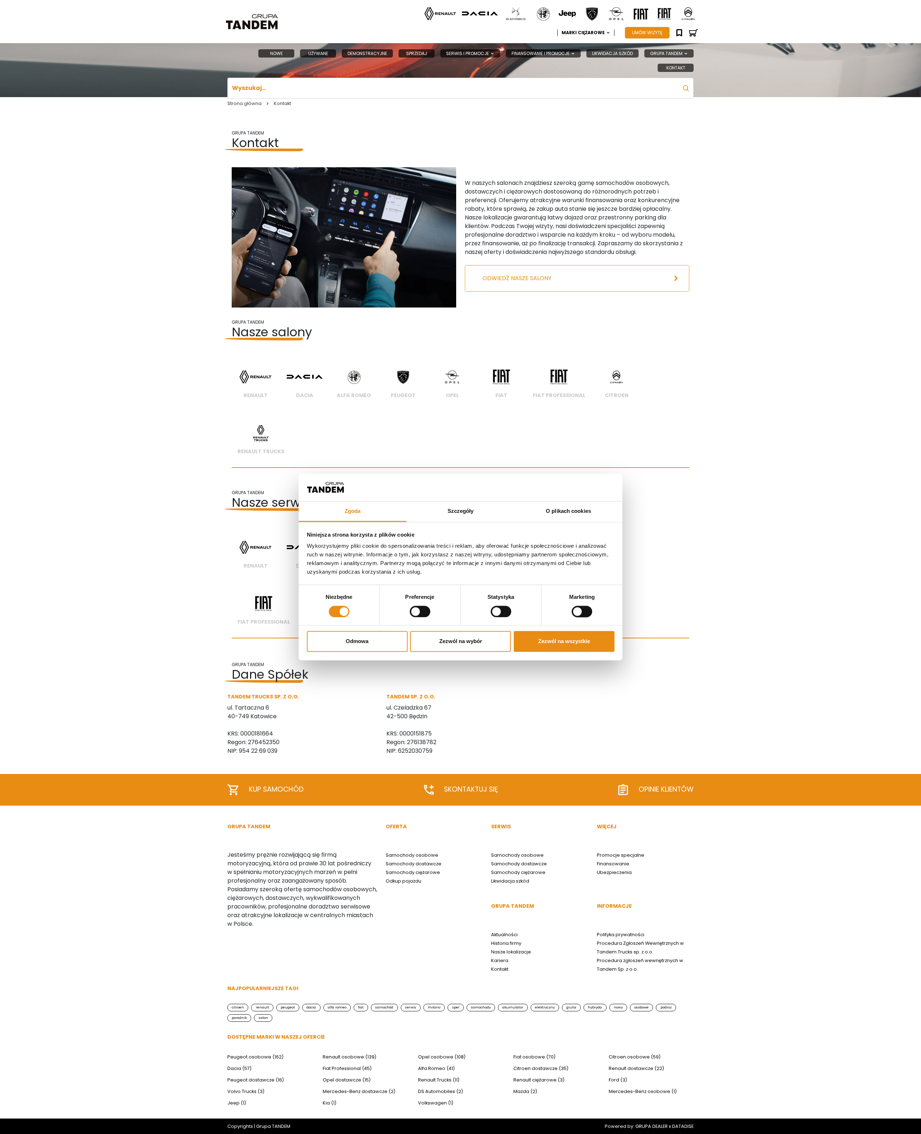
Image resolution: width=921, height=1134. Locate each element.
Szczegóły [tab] (461, 511)
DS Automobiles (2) (440, 1091)
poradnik (239, 1017)
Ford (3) (618, 1080)
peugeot (288, 1007)
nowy (618, 1007)
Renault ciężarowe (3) (538, 1080)
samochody (481, 1007)
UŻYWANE (318, 53)
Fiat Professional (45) (347, 1068)
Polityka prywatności (620, 935)
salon (263, 1017)
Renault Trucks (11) (438, 1080)
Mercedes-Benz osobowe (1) (643, 1091)
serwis (410, 1007)
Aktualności (504, 935)
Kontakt (499, 969)
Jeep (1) (236, 1103)
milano (434, 1007)
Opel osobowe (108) (442, 1057)
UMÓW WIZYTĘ (647, 32)
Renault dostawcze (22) (636, 1068)
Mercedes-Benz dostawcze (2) (359, 1091)
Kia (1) (329, 1103)
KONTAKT (675, 68)
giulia (571, 1007)
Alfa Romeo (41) (436, 1068)
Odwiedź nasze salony (517, 278)
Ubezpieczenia (614, 872)
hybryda (595, 1007)
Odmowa (357, 641)
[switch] (420, 611)
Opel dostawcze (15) (347, 1080)
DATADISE (683, 1126)
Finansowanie (613, 864)
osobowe (641, 1007)
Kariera (499, 960)
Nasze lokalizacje (511, 952)
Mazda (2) (525, 1091)
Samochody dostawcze (413, 864)
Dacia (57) (239, 1068)
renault (262, 1007)
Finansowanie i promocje (541, 53)
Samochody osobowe (412, 855)
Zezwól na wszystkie (564, 641)
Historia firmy (506, 943)
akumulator (512, 1007)
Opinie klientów (666, 789)
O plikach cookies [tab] (568, 511)
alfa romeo (337, 1007)
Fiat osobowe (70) (534, 1057)
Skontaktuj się (471, 789)
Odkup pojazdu (403, 881)
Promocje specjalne (620, 855)
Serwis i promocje (468, 53)
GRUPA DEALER (651, 1126)
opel (455, 1007)
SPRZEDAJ (416, 53)
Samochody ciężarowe (413, 872)
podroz (666, 1007)
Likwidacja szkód (510, 881)
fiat (361, 1007)
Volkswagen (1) (435, 1103)
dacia (311, 1007)
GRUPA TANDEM (667, 53)
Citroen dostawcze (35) (540, 1068)
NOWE (276, 53)
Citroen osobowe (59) (635, 1057)
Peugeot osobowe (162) (255, 1057)
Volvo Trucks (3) (245, 1091)
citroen (238, 1007)
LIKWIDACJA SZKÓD (612, 53)
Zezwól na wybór (460, 641)
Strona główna (244, 103)
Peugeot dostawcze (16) (255, 1080)
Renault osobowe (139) (349, 1057)
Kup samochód (276, 789)
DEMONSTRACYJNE (367, 53)
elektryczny (545, 1007)
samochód (384, 1007)
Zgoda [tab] (353, 511)
